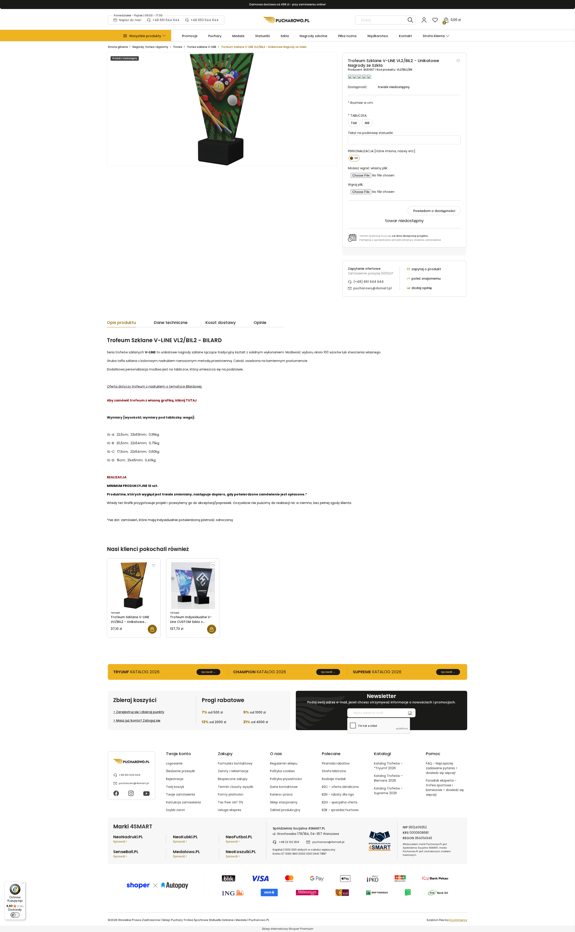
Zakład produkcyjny (285, 810)
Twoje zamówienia (180, 794)
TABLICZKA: (357, 115)
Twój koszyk (175, 787)
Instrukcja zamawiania (183, 802)
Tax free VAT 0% (230, 802)
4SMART (141, 826)
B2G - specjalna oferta (339, 802)
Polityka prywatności (286, 779)
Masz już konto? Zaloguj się (138, 720)
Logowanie (174, 763)
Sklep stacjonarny (284, 802)
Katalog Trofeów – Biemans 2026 (388, 778)
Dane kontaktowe (284, 787)
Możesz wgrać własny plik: (368, 168)
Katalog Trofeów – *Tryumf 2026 (388, 765)
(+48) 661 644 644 (368, 281)
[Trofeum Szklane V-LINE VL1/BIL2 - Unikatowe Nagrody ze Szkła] (134, 585)
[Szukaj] (410, 20)
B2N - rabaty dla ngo (338, 794)
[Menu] (22, 884)
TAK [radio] (354, 123)
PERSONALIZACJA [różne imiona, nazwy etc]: (382, 151)
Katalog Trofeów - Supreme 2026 (388, 790)
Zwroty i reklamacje (233, 771)
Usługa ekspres (229, 810)
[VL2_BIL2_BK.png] (221, 109)
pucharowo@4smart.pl (372, 288)
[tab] (130, 323)
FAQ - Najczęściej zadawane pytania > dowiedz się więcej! (442, 768)
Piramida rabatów (335, 763)
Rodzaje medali (334, 779)
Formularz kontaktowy (235, 763)
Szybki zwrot (175, 810)
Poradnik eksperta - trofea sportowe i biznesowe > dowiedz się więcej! (445, 787)
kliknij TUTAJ (186, 400)
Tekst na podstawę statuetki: (370, 133)
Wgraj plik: (355, 184)
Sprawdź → (208, 672)
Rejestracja (174, 779)
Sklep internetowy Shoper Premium (287, 929)
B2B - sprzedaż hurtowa (340, 810)
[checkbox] (354, 158)
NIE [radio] (367, 123)
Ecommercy (458, 920)
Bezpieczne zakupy (233, 779)
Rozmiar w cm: (360, 102)
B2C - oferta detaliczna (340, 787)
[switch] (15, 915)
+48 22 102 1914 (289, 842)
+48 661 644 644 (166, 20)
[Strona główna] (286, 20)
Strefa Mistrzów (334, 771)
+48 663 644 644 (205, 20)
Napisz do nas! (130, 20)
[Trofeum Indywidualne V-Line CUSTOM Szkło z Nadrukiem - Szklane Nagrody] (193, 585)
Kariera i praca (281, 794)
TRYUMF (115, 613)
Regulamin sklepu (283, 763)
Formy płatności (230, 794)
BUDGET (369, 69)
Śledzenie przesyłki (180, 771)
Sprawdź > (120, 841)
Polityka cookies (282, 771)
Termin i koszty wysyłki (235, 787)
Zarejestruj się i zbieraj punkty (140, 712)
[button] (145, 36)
